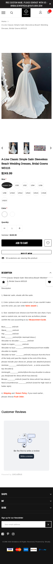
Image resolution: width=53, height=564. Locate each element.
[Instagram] (13, 534)
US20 (4, 201)
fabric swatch (31, 306)
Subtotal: (5, 235)
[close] (50, 4)
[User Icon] (40, 12)
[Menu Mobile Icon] (3, 12)
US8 (4, 193)
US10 (12, 193)
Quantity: (5, 222)
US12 (20, 193)
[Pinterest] (8, 534)
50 (7, 258)
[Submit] (48, 524)
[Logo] (26, 12)
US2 (25, 185)
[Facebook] (2, 534)
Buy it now (26, 253)
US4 (33, 185)
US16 (36, 193)
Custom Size (7, 185)
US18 (43, 193)
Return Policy (21, 393)
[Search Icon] (11, 12)
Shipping (7, 393)
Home (3, 21)
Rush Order (19, 397)
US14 (28, 193)
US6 (40, 185)
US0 (17, 185)
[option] (26, 86)
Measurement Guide (37, 320)
